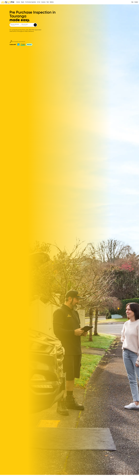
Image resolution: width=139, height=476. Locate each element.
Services (18, 2)
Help (132, 2)
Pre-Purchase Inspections (30, 2)
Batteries (52, 2)
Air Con (38, 2)
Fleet (48, 2)
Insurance (43, 2)
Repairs (22, 2)
